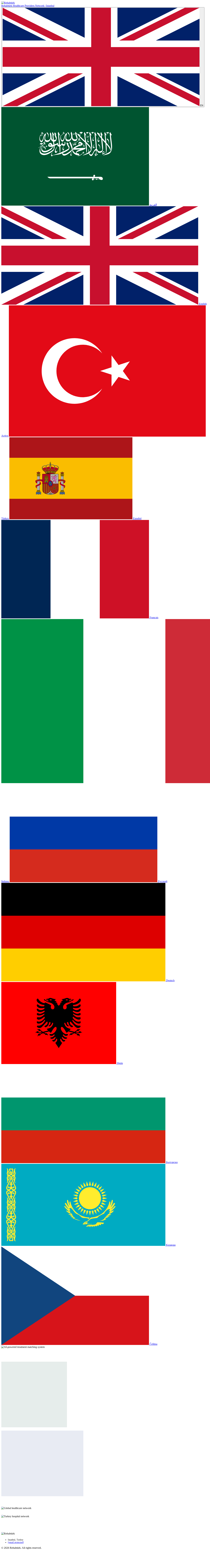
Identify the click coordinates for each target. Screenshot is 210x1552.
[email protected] (16, 1542)
